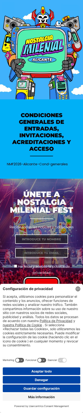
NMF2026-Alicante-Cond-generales (37, 164)
